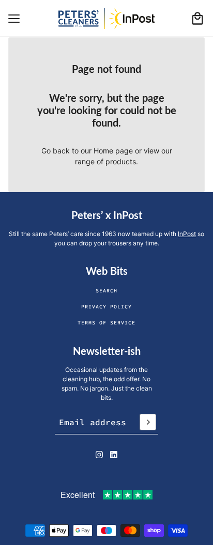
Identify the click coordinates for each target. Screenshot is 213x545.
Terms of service (106, 322)
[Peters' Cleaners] (106, 18)
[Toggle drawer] (14, 18)
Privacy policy (106, 306)
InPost (187, 234)
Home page (113, 150)
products (120, 161)
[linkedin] (113, 454)
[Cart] (197, 18)
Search (106, 290)
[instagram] (99, 454)
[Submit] (148, 422)
